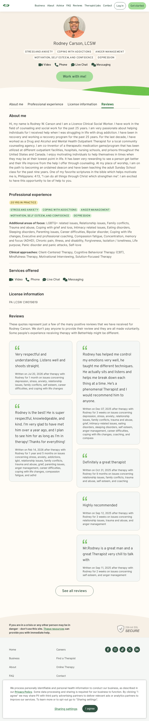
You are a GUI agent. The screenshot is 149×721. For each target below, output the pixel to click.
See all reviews (74, 591)
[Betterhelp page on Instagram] (114, 671)
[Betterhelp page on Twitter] (129, 671)
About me (16, 104)
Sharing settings (66, 709)
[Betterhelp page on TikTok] (121, 671)
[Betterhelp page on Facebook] (107, 671)
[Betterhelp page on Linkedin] (136, 671)
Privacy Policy (23, 691)
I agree (90, 709)
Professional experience (45, 104)
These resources (53, 628)
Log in (120, 5)
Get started (137, 5)
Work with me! (74, 76)
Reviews (107, 104)
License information (82, 104)
